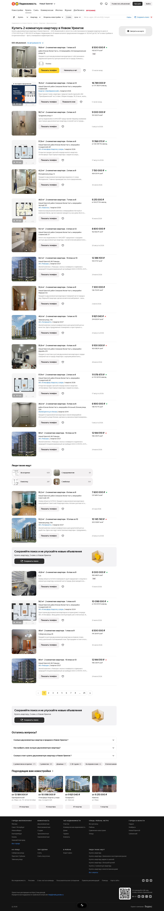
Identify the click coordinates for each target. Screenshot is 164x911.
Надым (131, 824)
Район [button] (129, 17)
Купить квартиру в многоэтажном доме (103, 869)
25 (84, 693)
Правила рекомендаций (90, 880)
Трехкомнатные (43, 834)
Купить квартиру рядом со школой (101, 859)
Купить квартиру (95, 853)
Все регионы (93, 824)
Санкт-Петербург (18, 827)
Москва (14, 824)
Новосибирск (16, 830)
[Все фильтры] (14, 17)
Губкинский (133, 834)
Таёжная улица (43, 320)
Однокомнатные (43, 837)
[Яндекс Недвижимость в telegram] (151, 880)
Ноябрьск (132, 827)
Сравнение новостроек (97, 830)
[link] (148, 4)
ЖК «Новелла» (43, 207)
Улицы (91, 834)
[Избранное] (101, 4)
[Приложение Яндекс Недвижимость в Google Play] (142, 896)
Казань (14, 837)
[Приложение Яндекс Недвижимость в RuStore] (150, 896)
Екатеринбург (17, 834)
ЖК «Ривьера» (43, 264)
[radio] (48, 693)
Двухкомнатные (43, 824)
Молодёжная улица (45, 174)
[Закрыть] (151, 17)
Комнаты (66, 837)
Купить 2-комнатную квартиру (100, 866)
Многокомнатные (43, 827)
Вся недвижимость (19, 880)
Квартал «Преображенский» (48, 91)
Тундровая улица (44, 116)
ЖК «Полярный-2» (45, 322)
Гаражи (66, 834)
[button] (106, 4)
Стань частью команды (45, 880)
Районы (91, 827)
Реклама (31, 880)
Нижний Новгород (18, 840)
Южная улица (81, 407)
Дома (65, 830)
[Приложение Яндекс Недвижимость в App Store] (139, 896)
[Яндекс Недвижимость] (24, 3)
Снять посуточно (43, 856)
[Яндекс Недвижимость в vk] (143, 880)
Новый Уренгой (44, 86)
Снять (39, 853)
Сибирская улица (44, 634)
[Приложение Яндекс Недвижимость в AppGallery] (146, 896)
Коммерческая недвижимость (74, 827)
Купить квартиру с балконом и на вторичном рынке (108, 856)
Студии (40, 830)
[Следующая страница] (90, 693)
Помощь (105, 880)
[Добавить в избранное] (84, 70)
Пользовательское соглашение (67, 880)
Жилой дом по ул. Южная (47, 412)
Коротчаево (67, 853)
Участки (66, 824)
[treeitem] (18, 10)
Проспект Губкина (18, 856)
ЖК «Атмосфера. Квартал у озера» (51, 149)
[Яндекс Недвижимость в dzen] (147, 880)
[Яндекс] (148, 907)
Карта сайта (115, 880)
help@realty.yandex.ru (56, 895)
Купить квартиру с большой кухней (102, 863)
